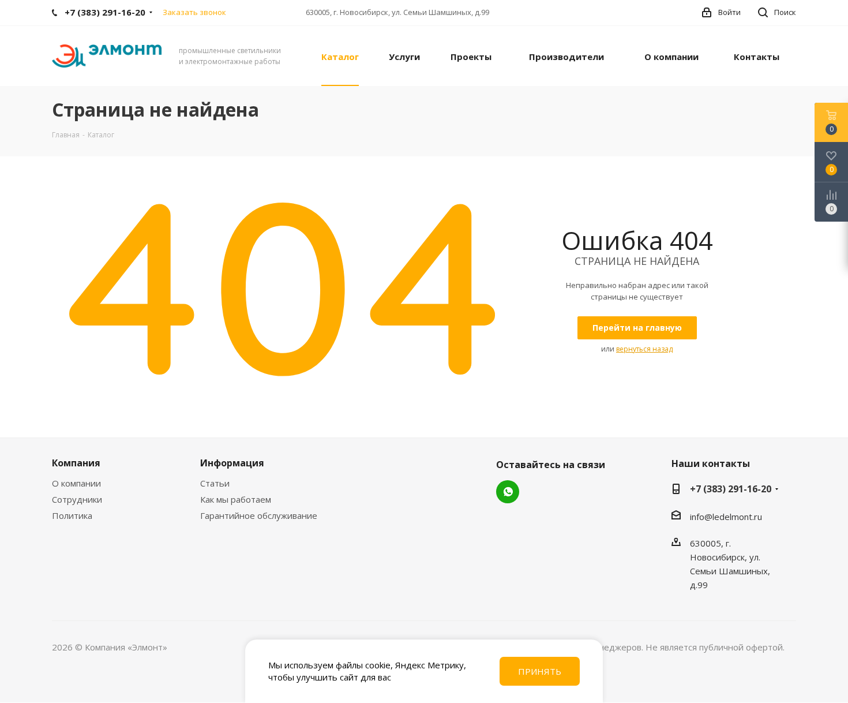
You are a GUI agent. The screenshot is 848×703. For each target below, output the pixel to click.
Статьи (215, 483)
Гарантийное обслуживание (258, 515)
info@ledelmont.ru (726, 516)
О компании (76, 483)
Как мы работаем (235, 499)
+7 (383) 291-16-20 (730, 489)
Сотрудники (77, 499)
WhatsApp (507, 491)
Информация (232, 463)
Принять (539, 671)
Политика (72, 515)
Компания (76, 463)
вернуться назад (644, 349)
